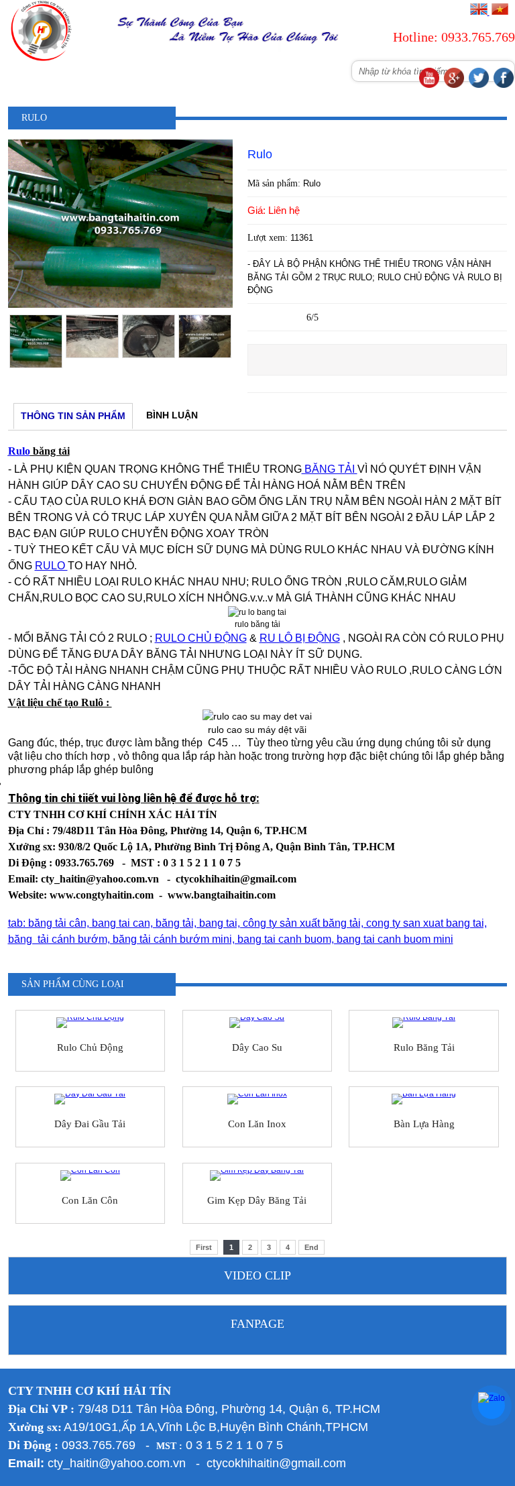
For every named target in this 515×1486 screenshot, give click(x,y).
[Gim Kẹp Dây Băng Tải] (257, 1175)
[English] (479, 12)
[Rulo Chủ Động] (90, 1022)
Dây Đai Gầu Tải (89, 1124)
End (311, 1247)
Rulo (19, 451)
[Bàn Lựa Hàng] (423, 1099)
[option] (36, 341)
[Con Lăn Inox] (257, 1099)
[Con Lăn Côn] (90, 1175)
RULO (51, 565)
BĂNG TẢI (329, 469)
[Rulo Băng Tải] (423, 1022)
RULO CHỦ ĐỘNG (201, 638)
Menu (85, 78)
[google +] (454, 85)
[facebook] (504, 85)
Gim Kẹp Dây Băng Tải (256, 1200)
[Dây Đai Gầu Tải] (90, 1099)
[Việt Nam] (499, 12)
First (204, 1247)
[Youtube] (429, 85)
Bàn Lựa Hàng (424, 1124)
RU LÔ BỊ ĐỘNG (300, 638)
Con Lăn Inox (257, 1124)
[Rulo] (120, 305)
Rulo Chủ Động (90, 1047)
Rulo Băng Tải (424, 1047)
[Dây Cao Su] (257, 1022)
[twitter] (479, 85)
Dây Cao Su (257, 1047)
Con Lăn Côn (90, 1200)
